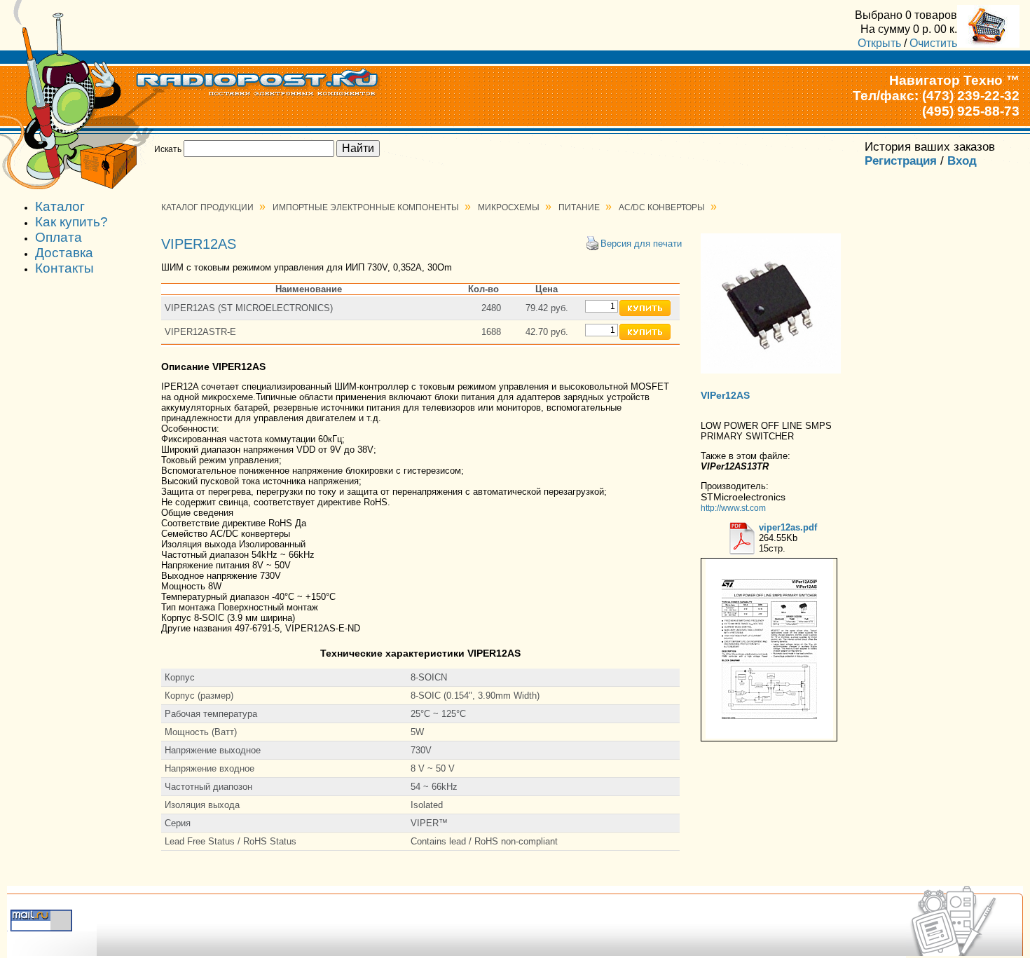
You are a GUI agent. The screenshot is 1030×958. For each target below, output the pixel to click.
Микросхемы (509, 207)
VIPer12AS (725, 395)
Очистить (933, 42)
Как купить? (71, 221)
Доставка (64, 252)
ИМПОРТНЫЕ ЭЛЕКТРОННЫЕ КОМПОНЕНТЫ (366, 207)
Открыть (879, 42)
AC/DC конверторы (662, 207)
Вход (962, 160)
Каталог (60, 206)
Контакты (64, 268)
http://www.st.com (733, 507)
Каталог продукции (207, 207)
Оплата (58, 237)
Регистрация (901, 160)
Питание (579, 207)
